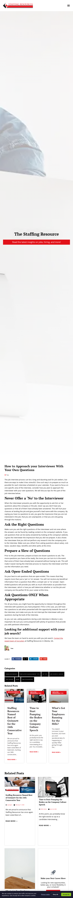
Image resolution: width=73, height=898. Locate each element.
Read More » (11, 759)
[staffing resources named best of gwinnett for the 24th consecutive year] (14, 696)
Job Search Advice (56, 674)
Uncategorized (27, 679)
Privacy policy (45, 894)
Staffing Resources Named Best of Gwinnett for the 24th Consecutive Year (14, 720)
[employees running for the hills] (58, 696)
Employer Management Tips (30, 674)
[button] (69, 6)
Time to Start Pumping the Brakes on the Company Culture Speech (36, 719)
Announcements (11, 674)
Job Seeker (9, 679)
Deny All (55, 894)
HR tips (45, 674)
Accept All (66, 894)
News (17, 679)
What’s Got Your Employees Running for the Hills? (58, 715)
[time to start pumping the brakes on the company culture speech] (36, 696)
